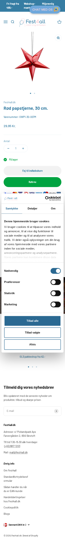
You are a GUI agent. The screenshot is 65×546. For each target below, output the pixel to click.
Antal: (7, 141)
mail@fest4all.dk (18, 452)
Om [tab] (53, 208)
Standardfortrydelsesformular (16, 478)
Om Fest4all (10, 470)
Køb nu (32, 181)
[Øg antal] (23, 148)
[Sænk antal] (8, 148)
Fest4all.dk (10, 102)
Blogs (7, 513)
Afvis (32, 344)
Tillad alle (32, 320)
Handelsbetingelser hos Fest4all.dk (14, 499)
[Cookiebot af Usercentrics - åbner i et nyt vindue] (46, 198)
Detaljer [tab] (33, 208)
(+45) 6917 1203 (12, 446)
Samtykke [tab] (12, 208)
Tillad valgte (32, 332)
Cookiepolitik (11, 507)
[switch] (56, 282)
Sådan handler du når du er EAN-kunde (15, 489)
